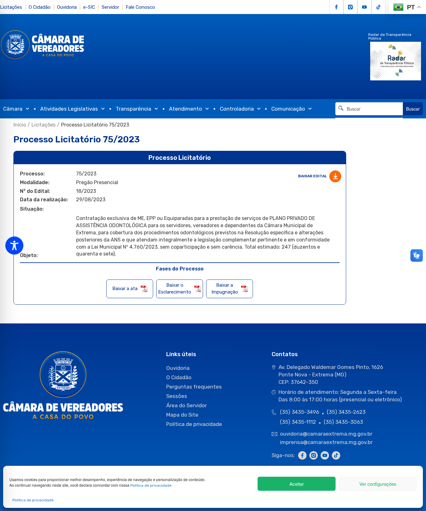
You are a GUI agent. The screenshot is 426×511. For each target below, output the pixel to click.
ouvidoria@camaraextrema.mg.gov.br (327, 434)
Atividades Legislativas (69, 109)
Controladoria (237, 109)
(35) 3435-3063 (343, 422)
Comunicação (288, 109)
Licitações (11, 7)
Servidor (110, 7)
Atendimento (185, 109)
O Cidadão (40, 7)
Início (19, 125)
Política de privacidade (151, 485)
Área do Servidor (186, 405)
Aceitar (296, 483)
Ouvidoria (67, 7)
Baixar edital (313, 176)
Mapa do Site (182, 415)
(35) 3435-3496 (299, 412)
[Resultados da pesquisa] (369, 119)
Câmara (12, 109)
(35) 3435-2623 (346, 412)
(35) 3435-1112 (298, 422)
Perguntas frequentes (194, 387)
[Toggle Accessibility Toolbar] (14, 245)
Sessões (176, 396)
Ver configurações (377, 483)
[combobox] (369, 108)
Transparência (133, 109)
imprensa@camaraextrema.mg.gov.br (326, 442)
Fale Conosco (140, 7)
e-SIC (89, 7)
